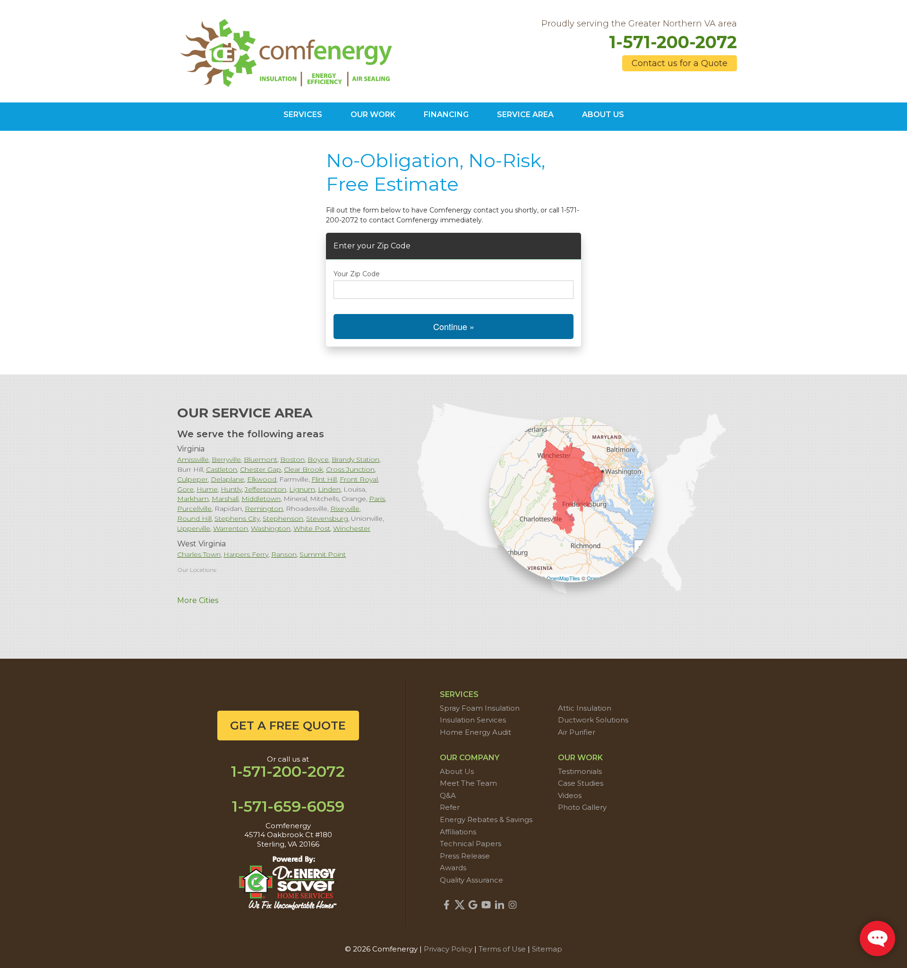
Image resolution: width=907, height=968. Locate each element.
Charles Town (199, 554)
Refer (450, 807)
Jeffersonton (265, 489)
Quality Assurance (471, 879)
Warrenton (230, 528)
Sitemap (547, 948)
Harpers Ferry (245, 554)
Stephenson (283, 518)
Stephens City (237, 518)
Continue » (453, 326)
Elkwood (261, 479)
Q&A (448, 795)
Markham (193, 498)
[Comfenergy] (288, 50)
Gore (185, 489)
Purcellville (194, 508)
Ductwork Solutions (593, 719)
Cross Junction (350, 469)
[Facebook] (446, 904)
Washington (271, 528)
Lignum (302, 489)
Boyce (318, 459)
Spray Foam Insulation (480, 708)
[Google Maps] (473, 904)
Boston (292, 459)
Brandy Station (355, 459)
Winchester (351, 528)
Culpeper (192, 479)
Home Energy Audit (475, 732)
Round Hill (194, 518)
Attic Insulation (584, 708)
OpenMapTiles (563, 578)
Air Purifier (576, 732)
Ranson (284, 554)
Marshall (225, 498)
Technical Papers (470, 843)
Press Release (465, 855)
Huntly (231, 489)
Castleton (221, 469)
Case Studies (580, 783)
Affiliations (458, 831)
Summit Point (322, 554)
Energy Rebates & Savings (486, 819)
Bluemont (260, 459)
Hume (207, 489)
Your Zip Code (357, 274)
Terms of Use (502, 948)
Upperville (193, 528)
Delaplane (227, 479)
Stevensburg (327, 518)
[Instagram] (512, 904)
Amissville (193, 459)
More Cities (197, 600)
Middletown (261, 498)
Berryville (226, 459)
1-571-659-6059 (288, 806)
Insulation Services (473, 719)
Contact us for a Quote (679, 63)
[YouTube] (486, 904)
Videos (570, 795)
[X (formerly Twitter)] (459, 904)
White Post (311, 528)
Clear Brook (303, 469)
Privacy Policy (448, 948)
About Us (457, 771)
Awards (453, 867)
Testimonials (580, 771)
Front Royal (359, 479)
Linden (329, 489)
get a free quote (288, 725)
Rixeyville (344, 508)
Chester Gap (260, 469)
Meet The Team (468, 783)
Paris (377, 498)
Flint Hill (324, 479)
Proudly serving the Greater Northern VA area (639, 24)
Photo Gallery (582, 807)
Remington (264, 508)
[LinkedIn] (499, 904)
